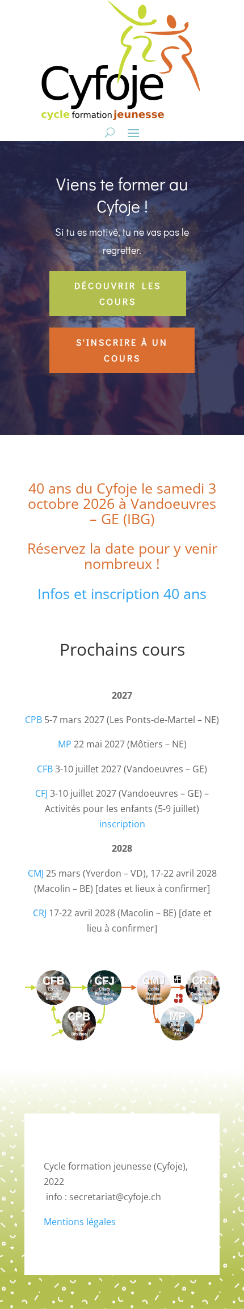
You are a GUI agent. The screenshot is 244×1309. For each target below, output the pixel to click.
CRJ (40, 913)
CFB (45, 769)
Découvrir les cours (117, 293)
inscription (122, 824)
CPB (33, 719)
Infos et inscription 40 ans (122, 593)
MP (64, 744)
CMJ (36, 873)
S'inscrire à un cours (122, 349)
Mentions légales (80, 1222)
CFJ (41, 793)
